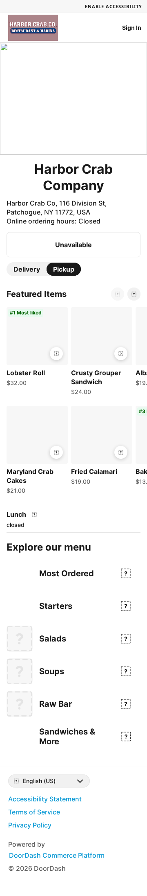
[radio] (27, 269)
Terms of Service (34, 812)
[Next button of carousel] (133, 294)
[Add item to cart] (56, 353)
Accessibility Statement (45, 799)
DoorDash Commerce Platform (57, 855)
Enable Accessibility (113, 6)
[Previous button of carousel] (117, 294)
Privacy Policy (29, 825)
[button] (35, 349)
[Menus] (34, 514)
